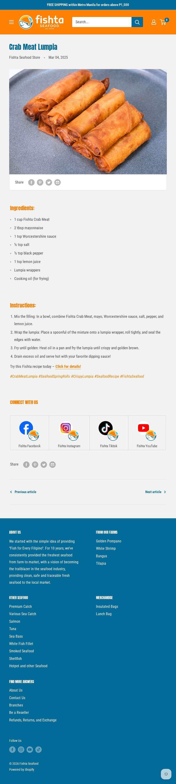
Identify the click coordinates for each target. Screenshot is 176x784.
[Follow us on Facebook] (12, 749)
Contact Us (17, 698)
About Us (15, 690)
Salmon (14, 621)
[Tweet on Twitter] (49, 182)
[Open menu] (11, 22)
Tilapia (101, 563)
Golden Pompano (108, 541)
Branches (16, 705)
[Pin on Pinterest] (40, 182)
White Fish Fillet (21, 644)
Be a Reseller (19, 712)
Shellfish (15, 658)
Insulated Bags (107, 606)
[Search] (137, 22)
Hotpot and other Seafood (28, 666)
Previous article (25, 492)
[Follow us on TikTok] (38, 749)
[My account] (153, 22)
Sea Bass (16, 636)
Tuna (12, 629)
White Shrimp (106, 548)
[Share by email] (57, 182)
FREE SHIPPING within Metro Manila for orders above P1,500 (88, 5)
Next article (153, 492)
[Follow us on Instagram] (21, 749)
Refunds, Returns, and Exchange (33, 720)
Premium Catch (20, 606)
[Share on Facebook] (31, 182)
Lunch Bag (104, 614)
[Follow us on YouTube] (30, 749)
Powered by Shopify (21, 769)
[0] (163, 22)
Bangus (101, 556)
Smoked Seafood (21, 651)
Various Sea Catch (22, 614)
